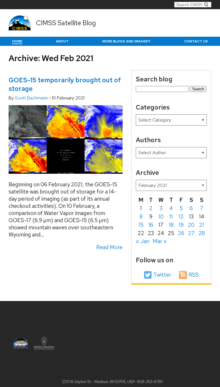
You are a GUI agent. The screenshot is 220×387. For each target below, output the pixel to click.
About (62, 41)
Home (17, 41)
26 (181, 233)
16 (150, 224)
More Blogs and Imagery (126, 41)
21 (201, 224)
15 (141, 224)
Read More (109, 247)
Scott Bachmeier (32, 98)
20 (191, 224)
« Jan (142, 241)
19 (181, 224)
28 (202, 233)
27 (191, 233)
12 (181, 216)
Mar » (160, 241)
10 (161, 216)
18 (171, 224)
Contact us (196, 41)
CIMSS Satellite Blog (66, 23)
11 (171, 216)
